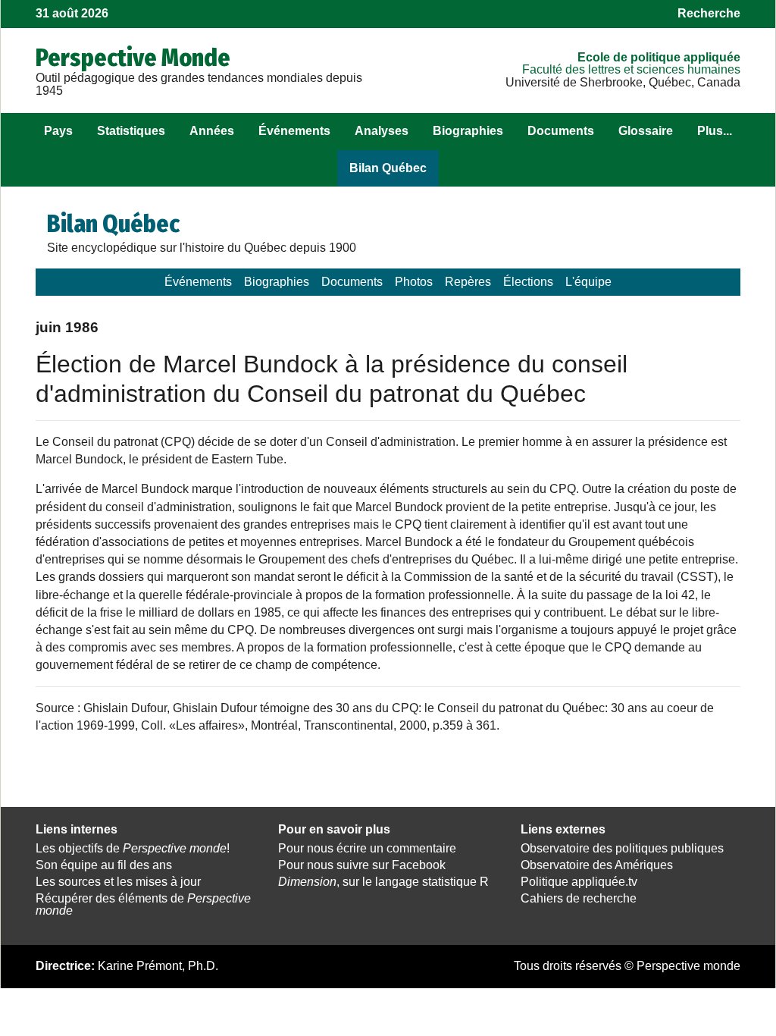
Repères (468, 281)
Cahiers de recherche (579, 898)
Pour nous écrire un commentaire (367, 848)
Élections (528, 281)
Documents (560, 130)
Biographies (468, 130)
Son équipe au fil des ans (104, 865)
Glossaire (645, 130)
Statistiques (131, 130)
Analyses (381, 130)
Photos (414, 281)
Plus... (714, 130)
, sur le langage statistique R (383, 881)
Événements (294, 130)
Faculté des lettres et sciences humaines (631, 69)
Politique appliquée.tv (579, 881)
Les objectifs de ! (133, 848)
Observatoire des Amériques (597, 865)
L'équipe (588, 281)
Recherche (708, 13)
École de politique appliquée (658, 57)
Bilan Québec (388, 168)
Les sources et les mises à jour (118, 881)
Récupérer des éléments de (143, 905)
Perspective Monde (133, 57)
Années (211, 130)
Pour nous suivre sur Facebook (362, 865)
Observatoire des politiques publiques (622, 848)
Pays (58, 130)
